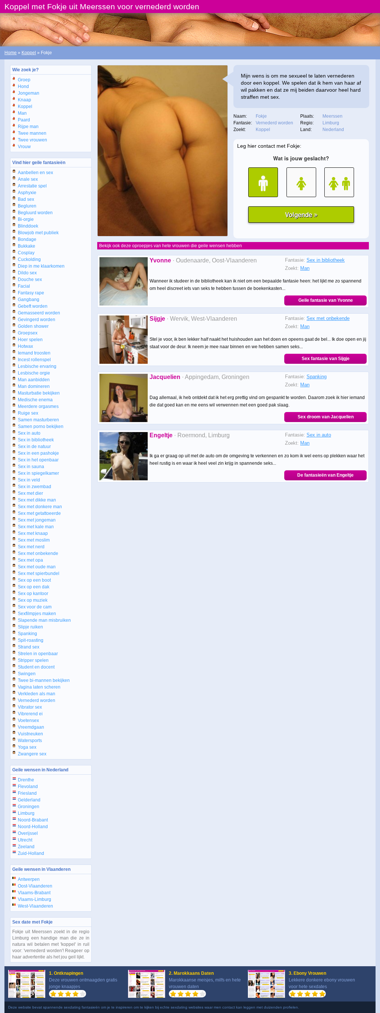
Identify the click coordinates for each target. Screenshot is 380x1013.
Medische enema (35, 399)
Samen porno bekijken (40, 426)
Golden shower (33, 326)
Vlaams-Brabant (34, 892)
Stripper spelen (33, 660)
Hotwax (25, 346)
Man (22, 113)
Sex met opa (30, 560)
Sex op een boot (34, 580)
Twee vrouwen (32, 140)
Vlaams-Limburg (34, 899)
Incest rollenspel (34, 359)
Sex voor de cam (35, 607)
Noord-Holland (33, 826)
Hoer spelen (30, 339)
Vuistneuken (30, 733)
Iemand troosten (34, 353)
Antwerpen (29, 879)
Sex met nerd (31, 546)
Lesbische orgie (34, 373)
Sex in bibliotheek (36, 439)
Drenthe (26, 779)
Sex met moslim (34, 540)
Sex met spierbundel (38, 573)
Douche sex (30, 279)
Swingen (27, 673)
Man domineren (34, 386)
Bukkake (26, 246)
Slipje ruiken (30, 627)
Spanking (27, 633)
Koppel (29, 52)
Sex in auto (29, 433)
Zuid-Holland (31, 853)
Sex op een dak (33, 586)
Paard (24, 119)
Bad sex (26, 199)
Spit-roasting (30, 640)
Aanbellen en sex (35, 172)
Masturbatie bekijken (39, 393)
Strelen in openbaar (38, 653)
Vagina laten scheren (39, 687)
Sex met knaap (33, 533)
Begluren (27, 206)
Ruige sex (28, 413)
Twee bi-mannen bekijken (44, 680)
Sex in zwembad (34, 486)
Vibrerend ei (30, 713)
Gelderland (29, 800)
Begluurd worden (35, 212)
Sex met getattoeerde (39, 513)
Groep (24, 79)
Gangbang (28, 299)
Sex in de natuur (34, 446)
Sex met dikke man (37, 500)
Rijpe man (28, 126)
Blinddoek (28, 226)
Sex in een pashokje (38, 453)
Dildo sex (27, 272)
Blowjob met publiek (38, 232)
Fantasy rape (31, 292)
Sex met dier (30, 493)
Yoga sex (27, 747)
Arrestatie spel (32, 186)
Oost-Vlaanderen (35, 886)
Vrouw (24, 146)
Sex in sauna (31, 466)
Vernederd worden (36, 700)
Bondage (27, 239)
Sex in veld (29, 480)
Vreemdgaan (31, 727)
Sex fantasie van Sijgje (326, 358)
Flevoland (28, 786)
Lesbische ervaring (37, 366)
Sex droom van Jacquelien (326, 416)
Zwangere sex (32, 754)
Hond (23, 86)
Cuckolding (29, 259)
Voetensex (28, 720)
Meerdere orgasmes (38, 406)
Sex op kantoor (33, 593)
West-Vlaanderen (35, 906)
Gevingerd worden (36, 319)
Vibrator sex (30, 707)
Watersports (30, 740)
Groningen (28, 806)
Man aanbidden (34, 379)
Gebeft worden (33, 306)
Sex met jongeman (37, 520)
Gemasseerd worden (39, 313)
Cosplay (26, 252)
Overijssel (28, 833)
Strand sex (28, 647)
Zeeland (26, 846)
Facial (24, 286)
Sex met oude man (37, 566)
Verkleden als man (36, 693)
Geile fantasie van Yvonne (325, 300)
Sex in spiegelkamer (38, 473)
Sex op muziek (33, 600)
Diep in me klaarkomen (41, 266)
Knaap (24, 99)
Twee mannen (32, 133)
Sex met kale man (36, 526)
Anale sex (28, 179)
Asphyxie (27, 192)
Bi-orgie (26, 219)
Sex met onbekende (38, 553)
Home (10, 52)
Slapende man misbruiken (44, 620)
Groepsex (27, 333)
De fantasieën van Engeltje (325, 475)
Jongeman (28, 93)
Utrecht (25, 840)
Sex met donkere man (40, 506)
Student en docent (36, 667)
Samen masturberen (38, 419)
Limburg (26, 813)
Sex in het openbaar (38, 460)
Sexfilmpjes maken (37, 613)
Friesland (27, 793)
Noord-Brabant (33, 820)
